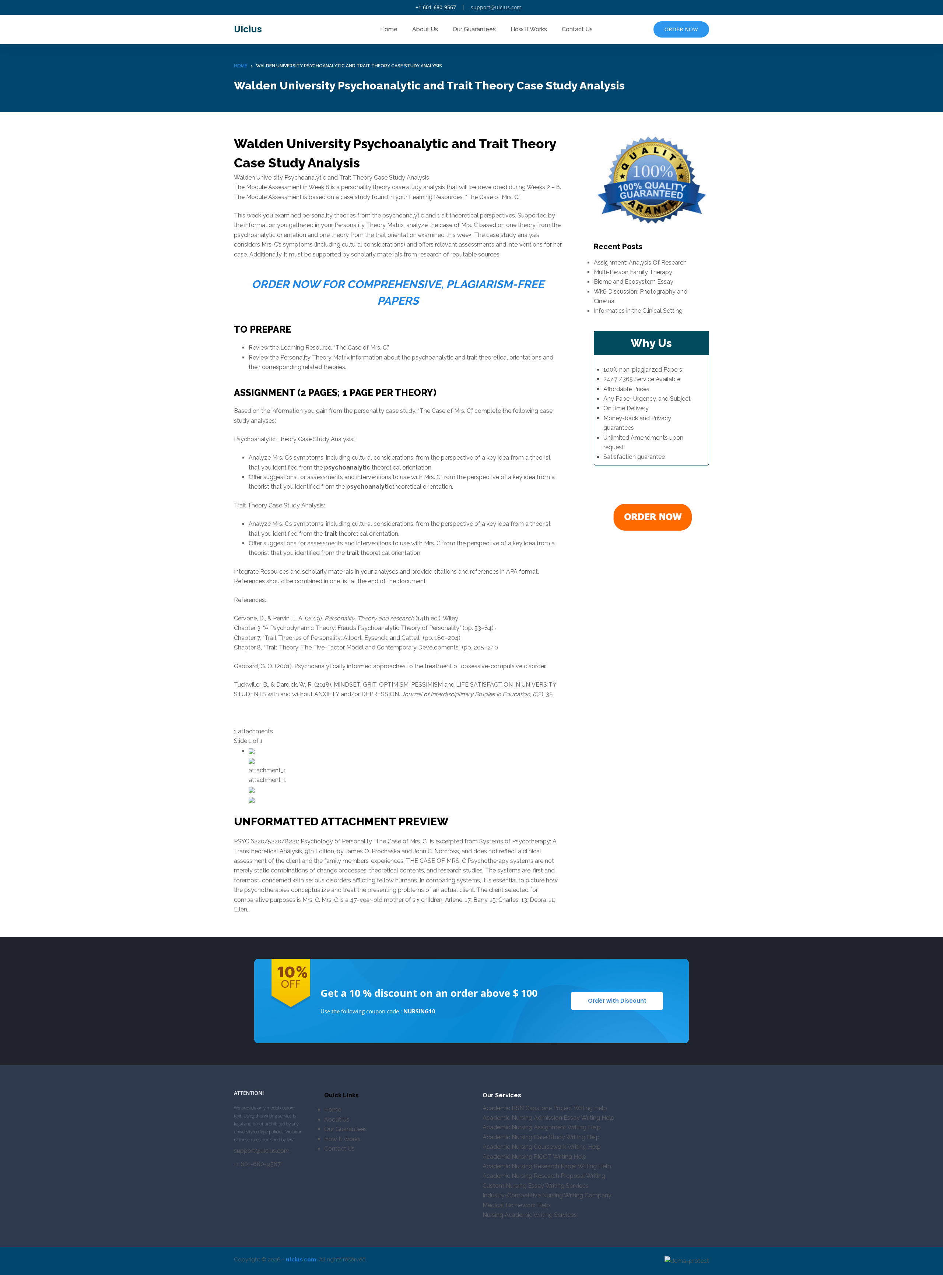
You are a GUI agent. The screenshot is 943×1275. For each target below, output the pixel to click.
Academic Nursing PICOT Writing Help (534, 1156)
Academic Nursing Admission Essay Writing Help (548, 1117)
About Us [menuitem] (425, 29)
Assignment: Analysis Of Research (640, 262)
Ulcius (248, 29)
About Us (337, 1119)
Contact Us (339, 1148)
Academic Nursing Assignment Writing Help (542, 1127)
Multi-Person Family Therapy (633, 272)
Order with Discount (617, 1001)
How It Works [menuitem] (529, 29)
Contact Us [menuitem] (577, 29)
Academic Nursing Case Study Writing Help (541, 1137)
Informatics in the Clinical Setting (638, 310)
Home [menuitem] (388, 29)
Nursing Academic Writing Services (530, 1214)
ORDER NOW (681, 29)
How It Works (342, 1139)
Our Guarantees (345, 1129)
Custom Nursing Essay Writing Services (536, 1185)
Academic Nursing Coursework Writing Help (542, 1146)
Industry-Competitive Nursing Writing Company (547, 1195)
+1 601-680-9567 (436, 7)
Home (332, 1109)
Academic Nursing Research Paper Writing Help (547, 1166)
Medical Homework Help (516, 1205)
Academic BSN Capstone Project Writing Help (545, 1108)
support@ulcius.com (496, 7)
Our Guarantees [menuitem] (474, 29)
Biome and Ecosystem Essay (633, 281)
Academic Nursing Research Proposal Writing (544, 1175)
